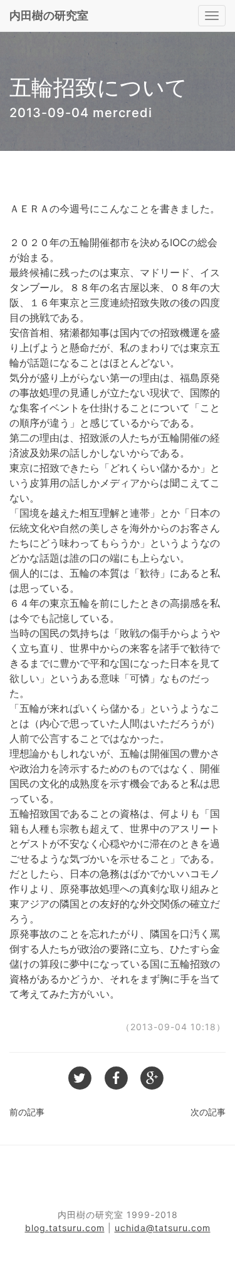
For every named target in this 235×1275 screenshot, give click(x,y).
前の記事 (26, 1112)
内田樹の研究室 (48, 15)
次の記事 (208, 1112)
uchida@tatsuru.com (163, 1227)
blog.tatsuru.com (65, 1227)
